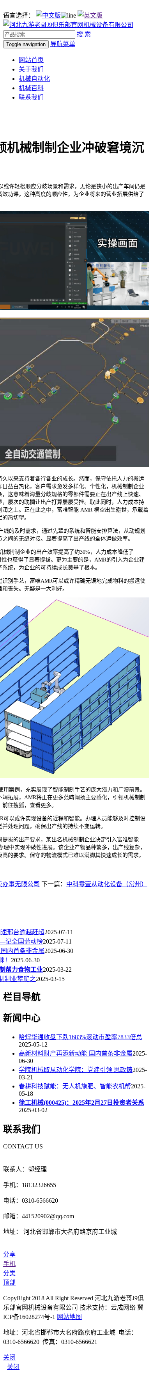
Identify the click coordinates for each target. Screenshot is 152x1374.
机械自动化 (34, 78)
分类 (9, 1273)
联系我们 (31, 97)
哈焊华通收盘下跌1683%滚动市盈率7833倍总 (80, 1037)
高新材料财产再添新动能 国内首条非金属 (76, 1053)
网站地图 (69, 1317)
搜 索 (84, 34)
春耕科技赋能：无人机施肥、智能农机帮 (75, 1086)
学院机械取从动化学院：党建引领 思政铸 (76, 1069)
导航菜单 (62, 44)
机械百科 (31, 88)
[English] (90, 15)
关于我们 (31, 69)
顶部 (9, 1282)
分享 (9, 1254)
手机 (9, 1263)
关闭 (13, 1366)
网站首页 (31, 60)
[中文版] (48, 15)
